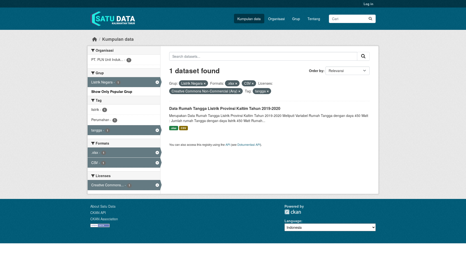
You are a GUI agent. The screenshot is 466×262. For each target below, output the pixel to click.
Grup (296, 18)
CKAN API (98, 212)
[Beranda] (94, 39)
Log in (368, 3)
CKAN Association (104, 218)
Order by (316, 70)
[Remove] (205, 83)
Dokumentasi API (248, 144)
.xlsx (173, 128)
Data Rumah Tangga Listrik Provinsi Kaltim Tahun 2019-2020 (224, 108)
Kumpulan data (249, 18)
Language (292, 220)
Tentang (314, 18)
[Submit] (370, 19)
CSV (183, 128)
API (227, 144)
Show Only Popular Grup (111, 91)
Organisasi (276, 18)
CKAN (292, 211)
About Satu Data (103, 206)
